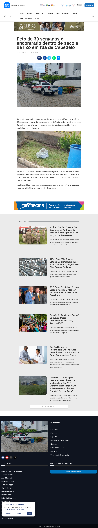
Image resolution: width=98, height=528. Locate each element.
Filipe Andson (6, 501)
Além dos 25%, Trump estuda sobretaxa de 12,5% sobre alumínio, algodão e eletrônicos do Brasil (64, 263)
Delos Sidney (6, 495)
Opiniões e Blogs (62, 13)
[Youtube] (73, 5)
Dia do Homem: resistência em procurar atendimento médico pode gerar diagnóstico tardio (64, 351)
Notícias (30, 13)
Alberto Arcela (7, 475)
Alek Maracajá (7, 478)
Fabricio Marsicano (8, 498)
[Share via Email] (58, 58)
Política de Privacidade (9, 509)
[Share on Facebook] (45, 58)
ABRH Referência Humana (11, 471)
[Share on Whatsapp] (54, 58)
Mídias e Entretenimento (29, 18)
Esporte (75, 13)
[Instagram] (70, 5)
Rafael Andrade (24, 53)
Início (22, 13)
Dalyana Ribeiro (7, 491)
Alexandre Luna (7, 481)
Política (39, 13)
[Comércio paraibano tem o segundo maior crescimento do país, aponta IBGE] (33, 323)
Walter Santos (7, 518)
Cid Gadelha (6, 488)
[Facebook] (62, 5)
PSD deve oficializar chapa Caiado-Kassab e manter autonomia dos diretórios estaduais (64, 291)
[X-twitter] (15, 457)
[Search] (93, 16)
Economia (49, 13)
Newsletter (89, 5)
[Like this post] (40, 58)
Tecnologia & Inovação (59, 455)
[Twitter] (66, 5)
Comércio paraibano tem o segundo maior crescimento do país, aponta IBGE (64, 319)
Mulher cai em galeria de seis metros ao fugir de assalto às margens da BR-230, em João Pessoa (64, 231)
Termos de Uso (20, 509)
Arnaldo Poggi (7, 485)
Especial (53, 433)
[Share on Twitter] (49, 58)
